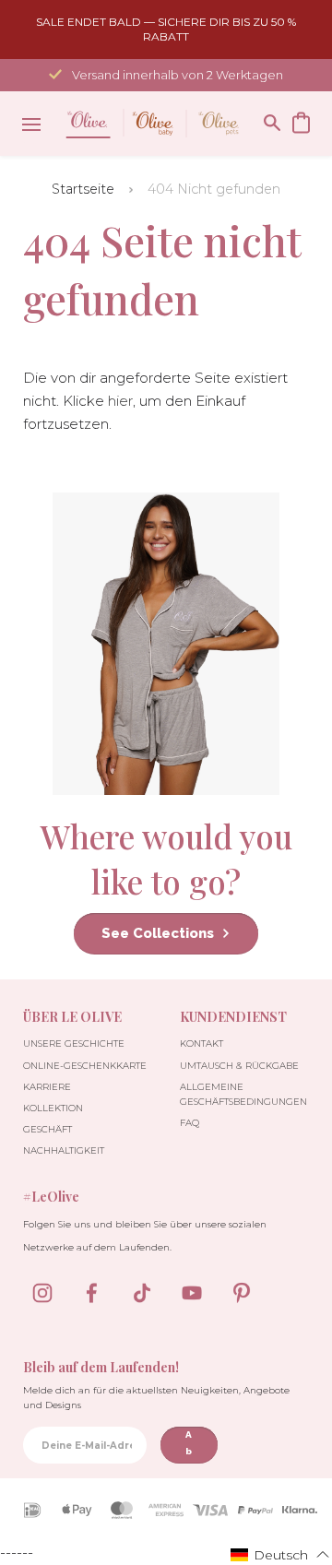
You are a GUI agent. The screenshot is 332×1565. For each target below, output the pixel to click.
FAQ (189, 1123)
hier (120, 400)
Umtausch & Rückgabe (239, 1066)
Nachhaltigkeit (63, 1150)
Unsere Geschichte (74, 1043)
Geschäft (47, 1129)
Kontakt (201, 1043)
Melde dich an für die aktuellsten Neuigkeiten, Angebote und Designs (156, 1397)
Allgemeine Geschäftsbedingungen (243, 1094)
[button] (280, 1554)
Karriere (47, 1087)
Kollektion (53, 1108)
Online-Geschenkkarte (85, 1066)
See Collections (157, 933)
